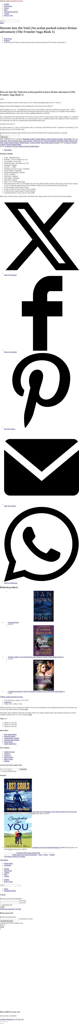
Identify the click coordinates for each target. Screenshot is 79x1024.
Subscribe (23, 769)
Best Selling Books (10, 734)
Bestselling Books (10, 891)
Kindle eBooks (40, 139)
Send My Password (6, 921)
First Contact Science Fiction (9, 143)
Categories (7, 865)
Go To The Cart (18, 1019)
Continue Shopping (6, 1019)
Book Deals (73, 141)
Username (22, 900)
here (26, 709)
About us (7, 754)
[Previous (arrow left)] (1, 1023)
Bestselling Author (29, 139)
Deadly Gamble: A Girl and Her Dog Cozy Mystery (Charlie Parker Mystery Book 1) (36, 657)
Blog (5, 874)
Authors (6, 872)
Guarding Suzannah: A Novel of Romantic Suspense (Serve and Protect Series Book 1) (36, 691)
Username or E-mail (26, 919)
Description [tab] (8, 150)
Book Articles (8, 757)
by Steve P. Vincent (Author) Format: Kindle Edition (22, 146)
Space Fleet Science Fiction (50, 143)
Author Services (9, 752)
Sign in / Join (8, 15)
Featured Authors (9, 736)
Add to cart (4, 137)
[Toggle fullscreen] (3, 1021)
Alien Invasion (28, 141)
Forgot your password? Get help (10, 909)
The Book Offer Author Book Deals (28, 853)
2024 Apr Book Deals (15, 141)
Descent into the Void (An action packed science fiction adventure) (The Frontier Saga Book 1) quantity (33, 133)
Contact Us (7, 702)
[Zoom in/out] (1, 1021)
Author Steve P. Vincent (41, 141)
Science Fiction (35, 143)
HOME (6, 869)
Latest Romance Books (11, 740)
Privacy (46, 855)
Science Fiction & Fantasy (54, 139)
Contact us (7, 755)
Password (22, 903)
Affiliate (52, 855)
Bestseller (53, 141)
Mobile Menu (8, 863)
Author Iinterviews (10, 744)
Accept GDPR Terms (9, 771)
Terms (40, 855)
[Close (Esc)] (7, 1021)
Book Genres (8, 759)
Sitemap (6, 761)
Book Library (8, 742)
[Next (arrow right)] (3, 1023)
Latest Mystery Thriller (11, 738)
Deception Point (13, 622)
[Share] (5, 1021)
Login (2, 907)
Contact (6, 876)
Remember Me (7, 905)
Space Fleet (67, 139)
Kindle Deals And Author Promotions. (24, 855)
